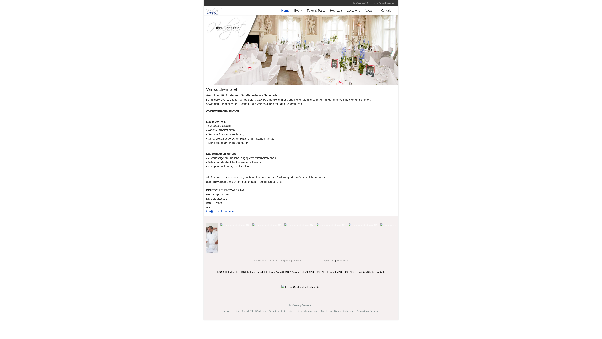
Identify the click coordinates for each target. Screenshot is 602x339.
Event (298, 10)
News (368, 10)
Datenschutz (343, 260)
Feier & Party (316, 10)
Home (285, 10)
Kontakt (386, 10)
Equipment (285, 260)
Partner (297, 260)
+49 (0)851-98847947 (361, 3)
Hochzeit (336, 10)
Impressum (328, 260)
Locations (353, 10)
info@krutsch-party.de (384, 3)
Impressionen (259, 260)
